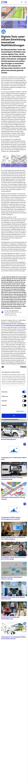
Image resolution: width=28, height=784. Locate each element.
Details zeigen (20, 411)
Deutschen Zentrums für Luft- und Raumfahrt (12, 323)
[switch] (24, 396)
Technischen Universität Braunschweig (15, 325)
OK (14, 415)
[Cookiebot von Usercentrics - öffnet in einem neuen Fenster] (20, 367)
